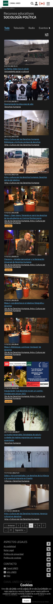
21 (11, 529)
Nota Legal (9, 550)
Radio (31, 28)
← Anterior (10, 525)
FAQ (8, 576)
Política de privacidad (14, 554)
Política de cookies (12, 557)
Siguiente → (20, 529)
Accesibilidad (10, 546)
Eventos (43, 28)
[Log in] (36, 4)
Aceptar (26, 600)
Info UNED (12, 572)
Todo (6, 28)
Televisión (19, 28)
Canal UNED (12, 568)
